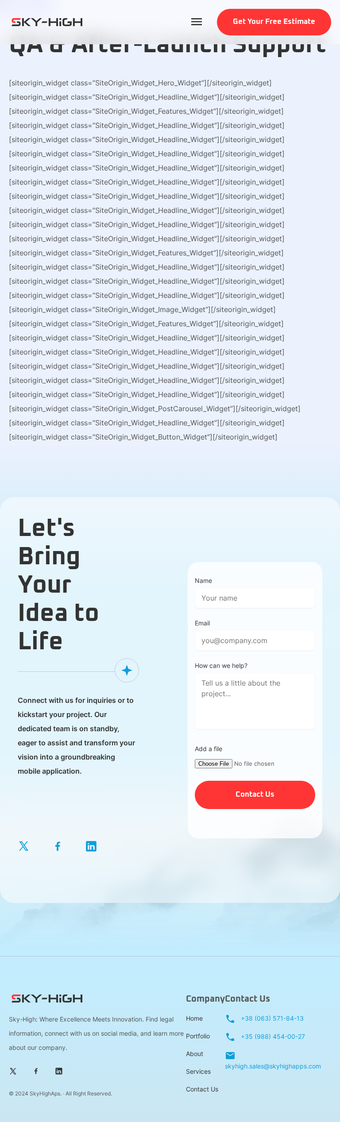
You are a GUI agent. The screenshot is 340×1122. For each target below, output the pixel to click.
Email (202, 623)
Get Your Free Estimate (274, 22)
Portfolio (198, 1036)
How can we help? (221, 665)
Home (194, 1018)
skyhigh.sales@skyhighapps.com (273, 1066)
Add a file (208, 748)
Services (198, 1071)
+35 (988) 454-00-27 (272, 1036)
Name (203, 580)
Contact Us (202, 1089)
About (194, 1053)
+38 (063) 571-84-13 (271, 1018)
